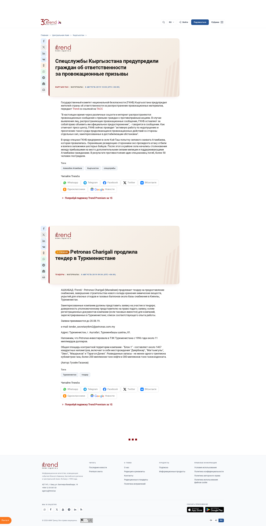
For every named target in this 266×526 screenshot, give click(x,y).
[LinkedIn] (75, 509)
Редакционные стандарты (136, 480)
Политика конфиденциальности (209, 471)
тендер (85, 375)
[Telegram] (68, 509)
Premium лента (96, 471)
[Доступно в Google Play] (214, 509)
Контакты (128, 476)
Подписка (163, 467)
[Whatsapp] (44, 509)
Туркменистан (69, 375)
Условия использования (205, 467)
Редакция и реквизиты (134, 471)
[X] (56, 509)
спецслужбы (109, 168)
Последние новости (98, 467)
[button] (43, 41)
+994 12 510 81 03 (49, 488)
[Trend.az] (51, 22)
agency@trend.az (49, 491)
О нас (126, 467)
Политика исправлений (134, 484)
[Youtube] (62, 509)
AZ (216, 520)
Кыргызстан (93, 168)
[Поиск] (163, 22)
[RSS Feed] (81, 509)
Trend (76, 108)
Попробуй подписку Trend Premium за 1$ (88, 198)
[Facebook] (50, 509)
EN (211, 520)
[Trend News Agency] (50, 465)
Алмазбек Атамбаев (72, 168)
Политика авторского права (207, 476)
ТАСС (100, 108)
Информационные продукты (172, 471)
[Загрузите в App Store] (195, 509)
